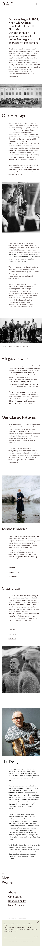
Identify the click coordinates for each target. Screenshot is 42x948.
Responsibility (17, 901)
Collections (15, 896)
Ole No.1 (12, 634)
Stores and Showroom (17, 918)
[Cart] (37, 3)
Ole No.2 (12, 638)
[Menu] (31, 4)
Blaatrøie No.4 (15, 577)
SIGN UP (35, 937)
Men (5, 878)
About (12, 892)
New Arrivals (16, 905)
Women (8, 882)
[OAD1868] (11, 4)
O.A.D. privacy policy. (26, 942)
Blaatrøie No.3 (15, 572)
